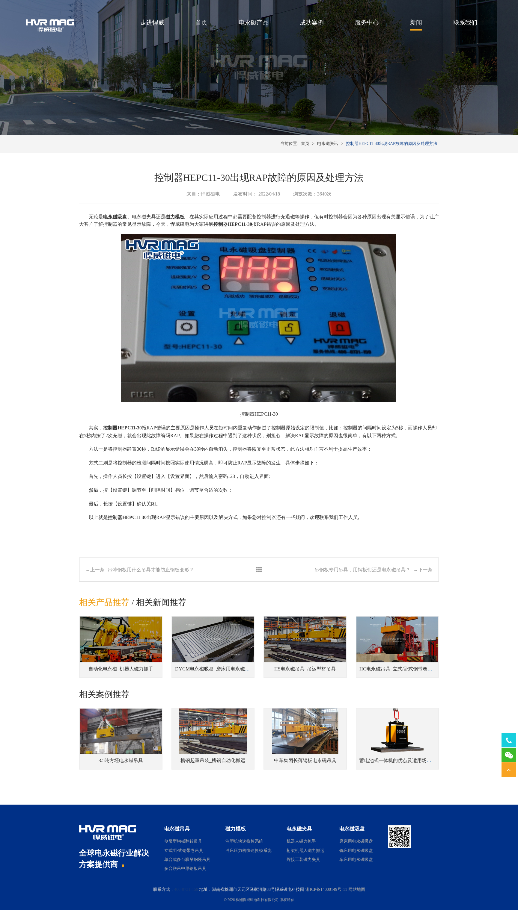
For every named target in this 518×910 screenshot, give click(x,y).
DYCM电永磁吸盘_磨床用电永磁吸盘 (215, 668)
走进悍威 (152, 22)
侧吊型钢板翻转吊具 (183, 841)
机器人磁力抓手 (301, 841)
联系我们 (465, 22)
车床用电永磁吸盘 (356, 859)
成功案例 (312, 22)
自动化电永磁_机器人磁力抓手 (120, 668)
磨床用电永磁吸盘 (356, 841)
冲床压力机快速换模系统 (248, 850)
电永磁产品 (254, 22)
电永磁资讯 (327, 143)
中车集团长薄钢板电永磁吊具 (305, 760)
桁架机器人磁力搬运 (305, 850)
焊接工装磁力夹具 (303, 859)
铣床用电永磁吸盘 (356, 850)
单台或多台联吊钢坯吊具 (187, 859)
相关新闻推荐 (161, 602)
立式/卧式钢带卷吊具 (183, 850)
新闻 (416, 22)
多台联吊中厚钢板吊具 (185, 868)
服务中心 (367, 22)
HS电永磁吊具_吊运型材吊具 (305, 668)
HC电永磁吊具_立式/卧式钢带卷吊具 (398, 668)
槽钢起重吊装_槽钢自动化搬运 (212, 760)
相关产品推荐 (104, 602)
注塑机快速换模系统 (244, 841)
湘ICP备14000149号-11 (326, 889)
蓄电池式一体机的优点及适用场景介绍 (400, 760)
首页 (201, 22)
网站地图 (356, 889)
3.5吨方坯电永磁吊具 (121, 760)
